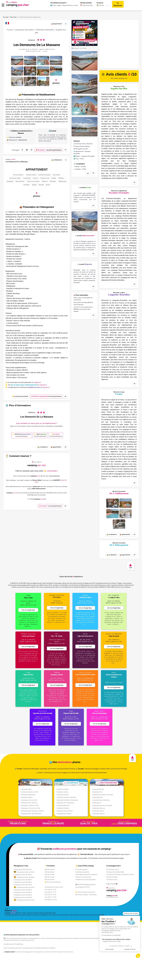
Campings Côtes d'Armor (64, 811)
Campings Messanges (28, 795)
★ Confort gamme (81, 869)
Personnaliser (109, 949)
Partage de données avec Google (112, 941)
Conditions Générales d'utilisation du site (120, 874)
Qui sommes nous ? (112, 869)
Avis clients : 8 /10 (50, 894)
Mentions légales (112, 877)
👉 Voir (26, 385)
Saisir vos (40, 435)
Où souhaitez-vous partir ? (58, 3)
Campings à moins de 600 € (23, 895)
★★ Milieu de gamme (82, 872)
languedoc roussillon (24, 29)
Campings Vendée (62, 789)
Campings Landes (62, 792)
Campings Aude (97, 797)
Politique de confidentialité (115, 872)
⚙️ (66, 24)
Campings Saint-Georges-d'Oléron (32, 811)
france (10, 29)
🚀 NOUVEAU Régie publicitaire (85, 884)
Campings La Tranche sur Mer (30, 808)
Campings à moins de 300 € (23, 880)
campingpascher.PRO (82, 887)
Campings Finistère (62, 808)
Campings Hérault (98, 789)
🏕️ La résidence (56, 160)
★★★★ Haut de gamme (83, 877)
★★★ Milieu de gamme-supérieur (86, 874)
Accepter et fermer (130, 949)
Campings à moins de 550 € (23, 892)
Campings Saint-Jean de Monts (31, 813)
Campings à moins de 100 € (23, 869)
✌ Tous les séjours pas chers (85, 892)
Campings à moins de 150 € (24, 872)
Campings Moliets (26, 797)
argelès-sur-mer (83, 149)
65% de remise (49, 879)
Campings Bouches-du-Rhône (102, 805)
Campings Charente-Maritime (66, 797)
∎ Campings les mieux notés (54, 887)
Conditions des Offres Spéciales (13, 944)
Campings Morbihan (63, 805)
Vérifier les (21, 435)
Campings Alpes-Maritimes (101, 800)
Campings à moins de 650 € (23, 897)
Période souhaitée (86, 3)
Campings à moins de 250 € (24, 877)
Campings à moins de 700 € (24, 900)
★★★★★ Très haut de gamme (85, 879)
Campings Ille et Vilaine (63, 813)
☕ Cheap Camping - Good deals (86, 894)
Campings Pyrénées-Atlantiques (67, 800)
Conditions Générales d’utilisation (45, 948)
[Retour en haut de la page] (65, 150)
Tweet (27, 150)
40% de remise (49, 874)
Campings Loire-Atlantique (65, 803)
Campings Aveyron (98, 813)
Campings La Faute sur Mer (30, 805)
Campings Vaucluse (98, 808)
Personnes (100, 3)
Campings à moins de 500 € (23, 890)
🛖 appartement (56, 24)
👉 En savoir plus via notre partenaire (23, 382)
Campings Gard (97, 792)
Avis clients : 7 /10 (50, 892)
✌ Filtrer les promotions (53, 882)
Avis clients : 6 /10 (50, 889)
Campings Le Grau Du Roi (29, 800)
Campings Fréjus (26, 789)
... (45, 884)
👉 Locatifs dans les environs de (28, 387)
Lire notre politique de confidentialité (111, 935)
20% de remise (49, 869)
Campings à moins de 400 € (23, 885)
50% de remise (49, 877)
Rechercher (118, 5)
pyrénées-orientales (45, 29)
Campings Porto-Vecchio (29, 803)
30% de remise (49, 872)
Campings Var (96, 803)
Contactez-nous (111, 879)
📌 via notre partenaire (48, 150)
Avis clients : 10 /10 (51, 899)
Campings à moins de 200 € (23, 874)
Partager (22, 150)
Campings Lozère (98, 811)
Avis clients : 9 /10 (50, 897)
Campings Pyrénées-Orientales (102, 795)
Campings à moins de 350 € (23, 882)
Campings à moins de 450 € (24, 887)
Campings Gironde (62, 795)
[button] (138, 955)
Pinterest (31, 150)
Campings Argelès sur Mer (29, 792)
